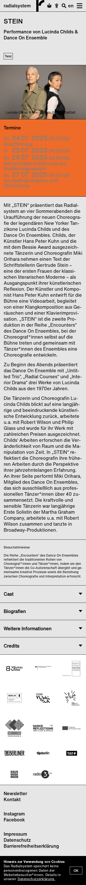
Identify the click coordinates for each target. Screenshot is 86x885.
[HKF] (72, 668)
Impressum (15, 834)
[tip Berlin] (43, 753)
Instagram (14, 813)
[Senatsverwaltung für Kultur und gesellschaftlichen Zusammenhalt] (14, 698)
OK (76, 870)
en (71, 5)
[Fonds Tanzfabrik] (14, 728)
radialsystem (17, 5)
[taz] (72, 753)
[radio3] (43, 774)
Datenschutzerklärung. (36, 878)
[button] (78, 6)
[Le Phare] (72, 698)
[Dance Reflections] (43, 728)
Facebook (14, 819)
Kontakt (12, 799)
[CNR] (43, 698)
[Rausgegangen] (14, 774)
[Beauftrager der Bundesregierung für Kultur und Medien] (43, 668)
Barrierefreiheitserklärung (31, 846)
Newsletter (15, 793)
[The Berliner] (14, 753)
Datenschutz (17, 840)
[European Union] (72, 728)
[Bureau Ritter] (14, 668)
